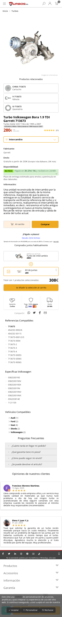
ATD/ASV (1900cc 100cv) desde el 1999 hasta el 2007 (23, 126)
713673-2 (12, 344)
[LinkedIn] (15, 554)
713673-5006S (14, 358)
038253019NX (14, 395)
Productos (10, 566)
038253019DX (14, 384)
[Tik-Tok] (39, 554)
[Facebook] (3, 554)
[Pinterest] (27, 554)
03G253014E (14, 399)
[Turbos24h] (18, 3)
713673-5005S (14, 355)
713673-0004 (14, 340)
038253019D (14, 377)
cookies (18, 596)
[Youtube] (33, 554)
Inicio (5, 11)
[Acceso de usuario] (50, 3)
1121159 (12, 402)
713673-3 (12, 348)
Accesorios (10, 573)
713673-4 (12, 351)
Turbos (15, 11)
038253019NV (14, 391)
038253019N (14, 388)
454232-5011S (14, 333)
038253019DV (14, 381)
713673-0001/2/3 (16, 337)
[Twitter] (9, 554)
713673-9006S (14, 362)
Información (11, 580)
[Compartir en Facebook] (40, 312)
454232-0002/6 (15, 330)
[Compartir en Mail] (45, 312)
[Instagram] (21, 554)
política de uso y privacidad (15, 605)
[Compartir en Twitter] (35, 312)
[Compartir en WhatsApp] (29, 312)
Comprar (45, 224)
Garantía (9, 588)
